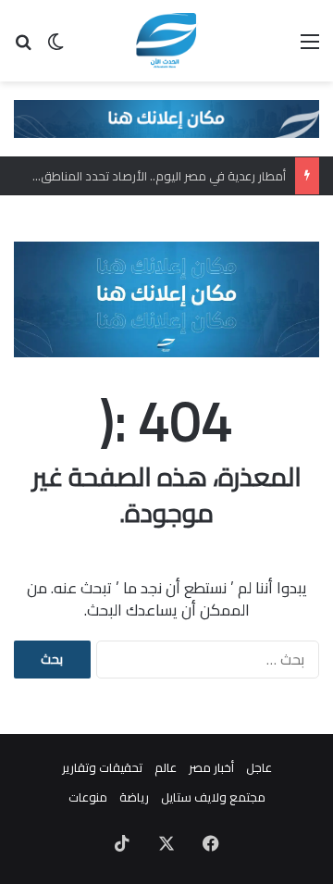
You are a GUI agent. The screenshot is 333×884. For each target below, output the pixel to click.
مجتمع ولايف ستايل (213, 797)
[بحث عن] (23, 47)
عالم (165, 767)
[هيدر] (166, 117)
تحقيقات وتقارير (102, 767)
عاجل (259, 767)
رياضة (134, 797)
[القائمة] (310, 47)
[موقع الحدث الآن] (167, 40)
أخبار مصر (211, 767)
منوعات (87, 797)
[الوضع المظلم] (55, 47)
